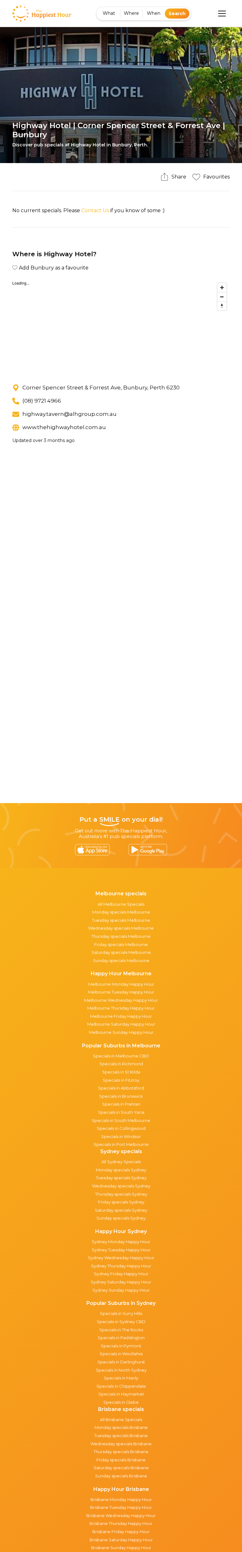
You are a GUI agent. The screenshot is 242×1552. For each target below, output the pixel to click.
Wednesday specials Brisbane (121, 1443)
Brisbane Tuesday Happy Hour (121, 1507)
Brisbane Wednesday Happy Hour (121, 1515)
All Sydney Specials (121, 1161)
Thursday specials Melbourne (121, 936)
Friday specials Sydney (121, 1201)
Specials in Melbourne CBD (121, 1055)
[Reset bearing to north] (222, 305)
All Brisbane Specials (121, 1419)
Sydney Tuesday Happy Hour (121, 1249)
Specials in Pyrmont (121, 1345)
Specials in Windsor (121, 1136)
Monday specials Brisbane (121, 1427)
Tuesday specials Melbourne (121, 920)
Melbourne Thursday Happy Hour (121, 1008)
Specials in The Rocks (121, 1329)
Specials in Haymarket (121, 1393)
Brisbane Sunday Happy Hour (121, 1547)
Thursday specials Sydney (121, 1194)
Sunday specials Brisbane (121, 1475)
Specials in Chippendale (121, 1386)
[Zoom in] (222, 287)
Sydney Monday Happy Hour (121, 1241)
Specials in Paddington (121, 1337)
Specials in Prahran (121, 1104)
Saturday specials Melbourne (121, 952)
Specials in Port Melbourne (121, 1144)
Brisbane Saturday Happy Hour (121, 1539)
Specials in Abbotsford (121, 1087)
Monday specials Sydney (121, 1169)
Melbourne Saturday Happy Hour (121, 1024)
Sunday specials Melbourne (121, 960)
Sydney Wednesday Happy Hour (121, 1257)
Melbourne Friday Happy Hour (121, 1016)
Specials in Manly (121, 1377)
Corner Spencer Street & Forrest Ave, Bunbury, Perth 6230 (101, 387)
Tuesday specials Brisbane (121, 1435)
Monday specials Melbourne (121, 912)
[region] (121, 327)
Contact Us (95, 210)
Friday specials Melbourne (121, 944)
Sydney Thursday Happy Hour (121, 1265)
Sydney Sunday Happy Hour (121, 1290)
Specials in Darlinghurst (121, 1361)
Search (177, 13)
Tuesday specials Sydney (121, 1177)
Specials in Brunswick (121, 1096)
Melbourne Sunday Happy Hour (121, 1032)
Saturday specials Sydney (121, 1210)
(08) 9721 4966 (41, 401)
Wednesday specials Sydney (121, 1185)
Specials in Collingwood (121, 1128)
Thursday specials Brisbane (121, 1451)
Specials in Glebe (121, 1402)
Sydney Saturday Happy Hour (121, 1281)
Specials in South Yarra (121, 1112)
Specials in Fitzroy (121, 1080)
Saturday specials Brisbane (121, 1467)
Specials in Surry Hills (121, 1313)
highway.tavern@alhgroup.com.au (69, 414)
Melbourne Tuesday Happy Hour (121, 991)
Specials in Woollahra (121, 1353)
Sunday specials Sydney (121, 1218)
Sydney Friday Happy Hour (121, 1273)
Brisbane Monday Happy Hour (121, 1499)
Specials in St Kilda (121, 1071)
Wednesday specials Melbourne (121, 928)
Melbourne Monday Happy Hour (121, 984)
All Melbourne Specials (121, 904)
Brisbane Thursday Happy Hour (121, 1523)
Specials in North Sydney (121, 1370)
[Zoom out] (222, 296)
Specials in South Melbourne (121, 1120)
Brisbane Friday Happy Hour (121, 1531)
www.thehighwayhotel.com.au (64, 427)
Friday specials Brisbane (121, 1459)
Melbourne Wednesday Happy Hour (121, 1000)
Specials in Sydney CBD (121, 1321)
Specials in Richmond (121, 1063)
